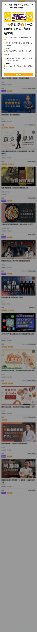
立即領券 (18, 75)
